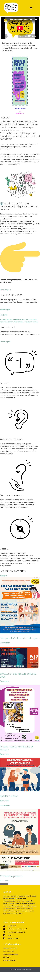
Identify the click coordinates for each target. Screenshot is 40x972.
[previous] (2, 884)
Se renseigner (5, 309)
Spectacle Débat (8, 796)
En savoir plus (5, 290)
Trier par (3, 575)
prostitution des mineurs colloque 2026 (18, 675)
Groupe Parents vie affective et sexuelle (16, 748)
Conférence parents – (11, 876)
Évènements (4, 681)
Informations (5, 642)
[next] (6, 884)
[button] (31, 8)
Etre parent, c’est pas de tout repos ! (19, 638)
